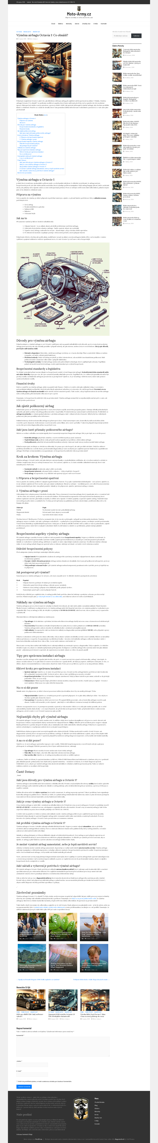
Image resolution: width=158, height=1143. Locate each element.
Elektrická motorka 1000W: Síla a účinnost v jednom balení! (132, 183)
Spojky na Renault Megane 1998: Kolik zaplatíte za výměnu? (38, 979)
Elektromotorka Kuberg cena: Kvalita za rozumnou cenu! (132, 219)
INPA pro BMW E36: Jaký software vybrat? (30, 1015)
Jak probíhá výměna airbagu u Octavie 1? (33, 166)
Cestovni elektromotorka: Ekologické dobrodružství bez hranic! (131, 51)
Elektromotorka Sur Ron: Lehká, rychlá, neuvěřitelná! (132, 74)
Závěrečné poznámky (24, 173)
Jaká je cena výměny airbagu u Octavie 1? (33, 164)
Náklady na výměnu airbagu (26, 148)
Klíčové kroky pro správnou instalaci (32, 152)
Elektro (60, 24)
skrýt (45, 115)
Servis (77, 24)
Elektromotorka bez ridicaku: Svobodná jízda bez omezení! (131, 207)
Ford (18, 1012)
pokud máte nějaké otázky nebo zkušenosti (50, 907)
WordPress (38, 1139)
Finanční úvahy (25, 129)
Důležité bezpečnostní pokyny (30, 143)
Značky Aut (86, 24)
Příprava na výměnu (26, 120)
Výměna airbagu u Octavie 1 (26, 118)
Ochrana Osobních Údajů (24, 1134)
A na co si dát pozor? (26, 158)
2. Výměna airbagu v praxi (28, 139)
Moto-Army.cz (79, 13)
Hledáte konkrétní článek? (121, 32)
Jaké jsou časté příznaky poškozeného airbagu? (35, 133)
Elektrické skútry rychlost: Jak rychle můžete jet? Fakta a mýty (132, 171)
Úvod (53, 24)
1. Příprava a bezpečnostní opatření (31, 137)
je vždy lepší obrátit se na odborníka (49, 596)
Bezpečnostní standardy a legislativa (32, 127)
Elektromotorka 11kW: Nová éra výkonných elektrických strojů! (132, 87)
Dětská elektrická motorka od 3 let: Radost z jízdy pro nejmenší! (132, 63)
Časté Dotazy (21, 160)
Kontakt (104, 24)
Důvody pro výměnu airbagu (26, 125)
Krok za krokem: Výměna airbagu (28, 135)
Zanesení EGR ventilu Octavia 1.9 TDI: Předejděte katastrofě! (61, 1015)
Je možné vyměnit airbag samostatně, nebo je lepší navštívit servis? (42, 168)
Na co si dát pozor (25, 154)
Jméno (19, 1061)
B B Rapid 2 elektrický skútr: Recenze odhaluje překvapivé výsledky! (131, 135)
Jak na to (22, 123)
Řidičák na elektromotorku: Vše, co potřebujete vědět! (132, 158)
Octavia (19, 32)
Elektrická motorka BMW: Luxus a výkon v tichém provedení (131, 195)
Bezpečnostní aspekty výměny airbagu (30, 141)
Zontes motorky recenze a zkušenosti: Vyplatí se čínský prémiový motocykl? (54, 2)
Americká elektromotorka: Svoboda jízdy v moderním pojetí (132, 111)
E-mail (19, 1071)
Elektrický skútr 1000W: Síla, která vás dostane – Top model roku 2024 (131, 123)
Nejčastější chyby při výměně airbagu (29, 156)
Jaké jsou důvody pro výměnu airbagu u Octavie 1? (36, 162)
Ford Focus (25, 1012)
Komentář (20, 1035)
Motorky (69, 24)
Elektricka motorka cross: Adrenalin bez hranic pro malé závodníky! (131, 147)
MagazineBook (119, 1139)
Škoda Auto (27, 32)
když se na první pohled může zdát (84, 898)
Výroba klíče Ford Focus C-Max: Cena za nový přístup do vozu (93, 1015)
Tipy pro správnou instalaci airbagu (29, 150)
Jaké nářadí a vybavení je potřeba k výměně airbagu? (37, 171)
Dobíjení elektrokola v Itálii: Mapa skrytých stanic (91, 979)
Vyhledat (136, 36)
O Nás (95, 24)
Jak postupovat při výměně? (29, 146)
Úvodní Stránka (99, 1102)
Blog (96, 1105)
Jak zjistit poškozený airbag (26, 131)
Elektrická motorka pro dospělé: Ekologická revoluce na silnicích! (131, 99)
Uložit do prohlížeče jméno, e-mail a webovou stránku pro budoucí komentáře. (45, 1081)
